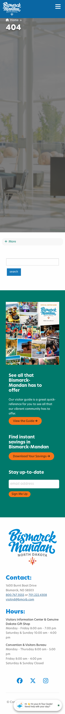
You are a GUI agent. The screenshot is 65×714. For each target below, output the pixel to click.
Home (13, 20)
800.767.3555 (15, 595)
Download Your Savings (30, 456)
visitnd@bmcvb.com (20, 599)
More (11, 241)
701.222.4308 (38, 595)
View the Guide (24, 421)
